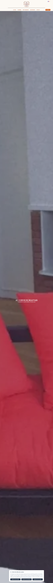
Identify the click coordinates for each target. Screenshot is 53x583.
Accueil (14, 9)
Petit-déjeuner (26, 9)
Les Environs (32, 9)
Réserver (48, 9)
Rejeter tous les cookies (15, 579)
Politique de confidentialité (27, 577)
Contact (38, 9)
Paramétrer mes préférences (26, 579)
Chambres (19, 9)
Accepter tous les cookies (37, 579)
